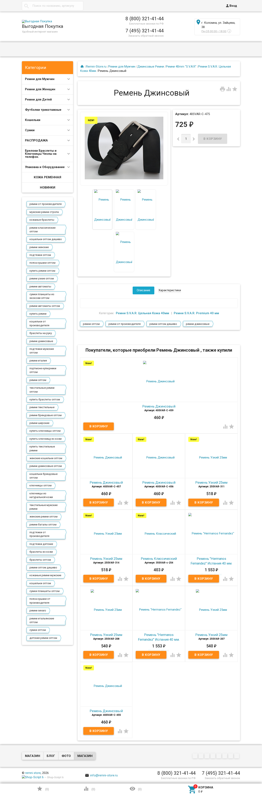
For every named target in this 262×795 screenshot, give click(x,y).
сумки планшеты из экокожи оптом (41, 296)
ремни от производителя (45, 204)
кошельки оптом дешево (45, 239)
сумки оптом (37, 629)
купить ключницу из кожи (45, 438)
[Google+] (201, 756)
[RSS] (225, 756)
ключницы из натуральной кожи (41, 495)
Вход (231, 6)
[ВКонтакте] (196, 756)
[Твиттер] (213, 756)
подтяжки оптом (40, 254)
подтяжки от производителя (39, 534)
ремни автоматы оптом (44, 305)
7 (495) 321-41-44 (144, 31)
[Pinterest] (219, 756)
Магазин (32, 756)
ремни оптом (37, 380)
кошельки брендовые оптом (43, 475)
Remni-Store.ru (96, 66)
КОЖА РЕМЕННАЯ (47, 177)
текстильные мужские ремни (43, 507)
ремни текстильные (41, 407)
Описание (143, 290)
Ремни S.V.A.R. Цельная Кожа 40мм (142, 313)
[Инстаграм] (237, 756)
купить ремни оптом (42, 270)
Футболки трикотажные (43, 110)
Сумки (30, 130)
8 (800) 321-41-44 (144, 18)
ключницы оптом (40, 485)
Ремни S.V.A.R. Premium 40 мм (196, 313)
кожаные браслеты (41, 219)
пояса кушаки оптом (42, 262)
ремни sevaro (37, 610)
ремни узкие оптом (41, 278)
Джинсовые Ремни (150, 66)
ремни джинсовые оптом (45, 466)
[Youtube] (231, 756)
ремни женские (39, 247)
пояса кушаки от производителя (39, 600)
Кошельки (32, 120)
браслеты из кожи (41, 551)
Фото (66, 756)
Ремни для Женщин (40, 89)
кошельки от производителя (39, 323)
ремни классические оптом (42, 229)
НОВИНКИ (47, 187)
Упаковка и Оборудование (45, 167)
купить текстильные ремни (42, 448)
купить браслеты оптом (44, 399)
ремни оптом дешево (43, 567)
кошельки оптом (40, 583)
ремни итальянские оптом (41, 620)
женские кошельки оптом (45, 458)
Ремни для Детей (38, 99)
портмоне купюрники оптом (42, 370)
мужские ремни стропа (44, 211)
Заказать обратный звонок (146, 35)
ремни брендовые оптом (45, 415)
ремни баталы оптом (42, 524)
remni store (33, 773)
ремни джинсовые (41, 341)
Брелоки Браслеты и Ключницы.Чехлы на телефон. (40, 154)
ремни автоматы (40, 286)
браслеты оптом (40, 559)
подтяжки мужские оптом (41, 350)
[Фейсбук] (207, 756)
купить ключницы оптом (45, 430)
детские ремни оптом (43, 637)
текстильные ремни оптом (41, 389)
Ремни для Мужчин (39, 79)
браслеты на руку (40, 333)
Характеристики (169, 290)
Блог (51, 756)
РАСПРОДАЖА (36, 140)
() (43, 789)
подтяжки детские (41, 543)
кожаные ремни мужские (45, 575)
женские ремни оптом (43, 516)
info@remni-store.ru (101, 775)
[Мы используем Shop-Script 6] (33, 777)
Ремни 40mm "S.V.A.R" (181, 66)
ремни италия (38, 360)
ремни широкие (39, 423)
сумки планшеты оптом (44, 591)
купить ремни (37, 313)
